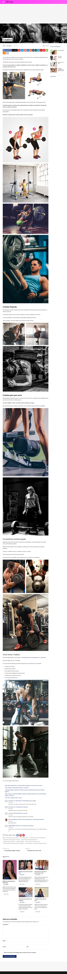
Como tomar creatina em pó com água (11, 839)
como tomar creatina (24, 837)
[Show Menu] (3, 2)
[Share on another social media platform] (7, 53)
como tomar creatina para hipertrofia (29, 839)
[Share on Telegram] (38, 50)
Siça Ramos (9, 45)
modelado (42, 406)
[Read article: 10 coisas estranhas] (53, 58)
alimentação (8, 25)
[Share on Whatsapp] (36, 50)
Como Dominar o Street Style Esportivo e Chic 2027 (17, 787)
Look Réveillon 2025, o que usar (20, 813)
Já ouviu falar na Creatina (8, 57)
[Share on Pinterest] (19, 50)
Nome (4, 940)
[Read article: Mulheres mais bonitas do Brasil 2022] (10, 869)
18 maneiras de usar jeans (22, 807)
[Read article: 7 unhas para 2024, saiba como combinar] (26, 892)
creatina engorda (20, 841)
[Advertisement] (33, 14)
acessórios (6, 878)
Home (4, 25)
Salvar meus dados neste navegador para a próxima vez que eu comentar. (20, 952)
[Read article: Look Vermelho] (53, 52)
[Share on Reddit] (30, 50)
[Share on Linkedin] (28, 50)
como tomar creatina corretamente (37, 837)
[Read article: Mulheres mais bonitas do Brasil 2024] (26, 865)
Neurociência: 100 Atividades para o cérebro (26, 800)
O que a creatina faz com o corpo (32, 841)
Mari (9, 819)
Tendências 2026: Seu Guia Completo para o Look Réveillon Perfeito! (28, 819)
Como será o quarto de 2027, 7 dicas (13, 797)
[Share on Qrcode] (41, 50)
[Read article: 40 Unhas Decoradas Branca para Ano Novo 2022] (41, 865)
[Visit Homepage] (9, 2)
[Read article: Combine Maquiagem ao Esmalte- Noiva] (53, 70)
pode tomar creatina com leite (40, 843)
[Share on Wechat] (46, 50)
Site (27, 946)
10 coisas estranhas (60, 57)
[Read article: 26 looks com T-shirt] (53, 64)
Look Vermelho (61, 50)
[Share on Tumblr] (33, 50)
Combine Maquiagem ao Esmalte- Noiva (61, 69)
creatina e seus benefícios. (9, 841)
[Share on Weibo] (44, 50)
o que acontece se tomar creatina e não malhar (13, 843)
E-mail (4, 946)
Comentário (6, 924)
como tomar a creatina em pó (12, 837)
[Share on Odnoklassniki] (4, 53)
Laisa (9, 813)
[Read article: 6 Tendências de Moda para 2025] (41, 892)
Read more (7, 894)
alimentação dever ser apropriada (29, 657)
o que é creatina (28, 843)
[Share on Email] (25, 50)
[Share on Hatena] (22, 50)
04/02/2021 (16, 45)
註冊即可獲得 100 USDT (14, 825)
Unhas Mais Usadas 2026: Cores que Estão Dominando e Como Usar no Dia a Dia (23, 785)
